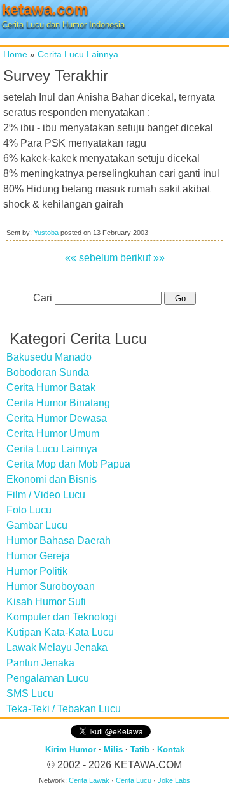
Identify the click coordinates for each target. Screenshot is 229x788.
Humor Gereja (38, 555)
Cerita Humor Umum (52, 433)
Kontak (170, 749)
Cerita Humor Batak (50, 387)
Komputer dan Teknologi (61, 617)
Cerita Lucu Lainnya (78, 54)
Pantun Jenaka (40, 662)
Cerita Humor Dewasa (56, 418)
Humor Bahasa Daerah (58, 540)
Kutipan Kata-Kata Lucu (60, 632)
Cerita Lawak (89, 780)
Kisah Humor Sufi (46, 601)
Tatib (139, 749)
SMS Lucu (29, 693)
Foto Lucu (29, 510)
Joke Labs (174, 780)
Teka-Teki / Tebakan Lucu (63, 708)
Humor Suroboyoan (50, 586)
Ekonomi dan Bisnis (51, 479)
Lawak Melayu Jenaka (57, 647)
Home (15, 54)
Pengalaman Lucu (47, 678)
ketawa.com (45, 9)
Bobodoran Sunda (47, 372)
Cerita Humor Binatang (58, 403)
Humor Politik (36, 571)
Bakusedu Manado (49, 357)
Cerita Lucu (133, 780)
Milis (113, 749)
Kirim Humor (70, 749)
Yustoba (46, 232)
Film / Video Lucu (45, 494)
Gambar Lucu (36, 525)
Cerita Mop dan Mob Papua (68, 464)
